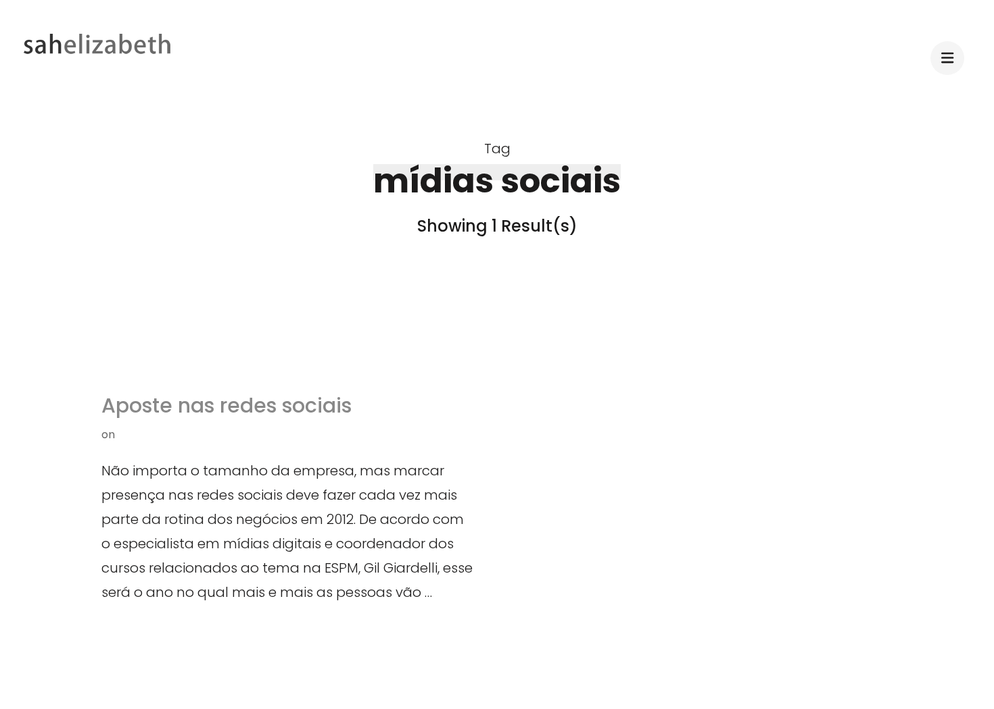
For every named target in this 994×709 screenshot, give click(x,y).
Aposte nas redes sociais (226, 405)
